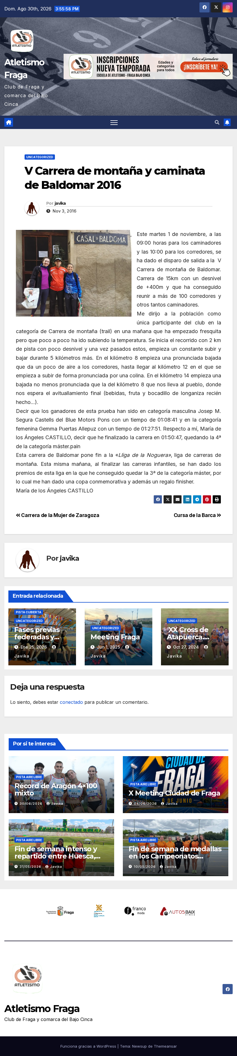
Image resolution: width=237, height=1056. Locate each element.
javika (60, 203)
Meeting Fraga (115, 637)
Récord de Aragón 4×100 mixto (55, 789)
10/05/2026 (145, 867)
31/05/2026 (31, 867)
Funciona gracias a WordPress (88, 1046)
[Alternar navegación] (114, 122)
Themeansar (165, 1046)
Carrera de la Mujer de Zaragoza (59, 515)
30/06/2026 (32, 804)
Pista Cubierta (28, 612)
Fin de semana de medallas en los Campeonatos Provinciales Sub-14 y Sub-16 (175, 856)
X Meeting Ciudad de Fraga (174, 793)
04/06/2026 (146, 804)
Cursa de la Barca (195, 515)
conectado (71, 702)
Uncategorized (39, 157)
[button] (217, 122)
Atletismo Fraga (42, 1009)
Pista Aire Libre (29, 777)
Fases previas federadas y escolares (36, 636)
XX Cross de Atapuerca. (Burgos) (188, 636)
